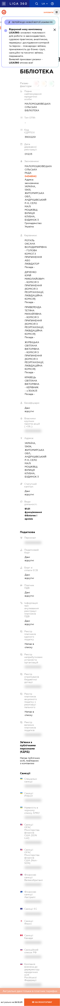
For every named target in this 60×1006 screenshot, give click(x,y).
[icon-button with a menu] (56, 12)
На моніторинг (43, 1002)
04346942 (30, 176)
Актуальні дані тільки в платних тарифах (30, 991)
